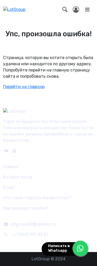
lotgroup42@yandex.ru (33, 224)
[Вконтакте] (6, 150)
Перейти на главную (23, 86)
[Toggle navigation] (87, 10)
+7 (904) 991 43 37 (30, 234)
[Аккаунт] (75, 10)
